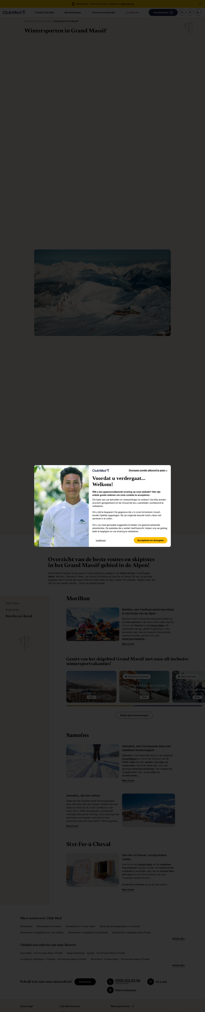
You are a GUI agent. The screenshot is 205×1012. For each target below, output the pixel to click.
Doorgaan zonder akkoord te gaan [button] (148, 470)
